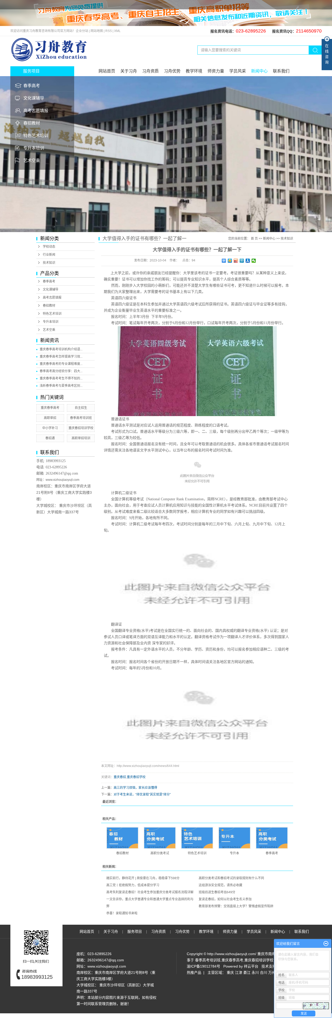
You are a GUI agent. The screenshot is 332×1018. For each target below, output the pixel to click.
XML (117, 31)
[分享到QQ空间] (230, 261)
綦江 (247, 972)
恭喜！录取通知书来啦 (121, 913)
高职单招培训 (81, 438)
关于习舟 (128, 71)
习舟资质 (150, 71)
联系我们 (281, 71)
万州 (271, 972)
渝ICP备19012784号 (203, 966)
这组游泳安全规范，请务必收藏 (220, 885)
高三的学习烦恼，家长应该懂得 (135, 788)
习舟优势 (172, 71)
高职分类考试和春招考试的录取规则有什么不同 (231, 878)
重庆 (230, 972)
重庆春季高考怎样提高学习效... (61, 356)
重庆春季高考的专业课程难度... (61, 364)
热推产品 (194, 972)
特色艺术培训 (35, 135)
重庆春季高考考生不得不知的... (61, 378)
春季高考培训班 (81, 418)
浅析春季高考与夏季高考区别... (61, 386)
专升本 (234, 853)
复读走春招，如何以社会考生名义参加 (225, 899)
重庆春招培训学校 (80, 428)
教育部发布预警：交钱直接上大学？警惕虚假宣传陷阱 (236, 906)
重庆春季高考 (50, 408)
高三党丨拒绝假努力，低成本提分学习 (132, 885)
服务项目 (135, 931)
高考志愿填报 (35, 110)
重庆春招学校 (136, 777)
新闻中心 (259, 71)
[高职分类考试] (160, 838)
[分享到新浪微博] (236, 261)
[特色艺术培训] (197, 838)
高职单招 (50, 418)
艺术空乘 (31, 160)
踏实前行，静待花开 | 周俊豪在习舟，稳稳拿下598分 (142, 878)
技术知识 (49, 263)
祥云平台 (251, 966)
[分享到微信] (254, 261)
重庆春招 (120, 777)
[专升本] (234, 838)
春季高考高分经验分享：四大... (61, 371)
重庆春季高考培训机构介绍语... (61, 349)
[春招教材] (122, 838)
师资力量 (216, 71)
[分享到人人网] (248, 261)
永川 (255, 972)
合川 (263, 972)
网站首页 (107, 71)
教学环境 (194, 71)
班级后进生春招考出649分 (217, 892)
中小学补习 (50, 428)
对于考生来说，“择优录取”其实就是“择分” (142, 794)
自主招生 (81, 408)
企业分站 (82, 31)
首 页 (254, 238)
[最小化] (325, 943)
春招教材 (31, 123)
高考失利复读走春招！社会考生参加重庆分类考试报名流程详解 (149, 892)
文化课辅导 (33, 98)
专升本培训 (33, 148)
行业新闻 (49, 255)
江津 (238, 972)
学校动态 (49, 246)
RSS (108, 31)
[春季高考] (272, 838)
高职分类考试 (159, 853)
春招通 (50, 438)
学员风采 (237, 71)
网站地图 (97, 31)
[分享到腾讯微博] (242, 261)
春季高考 (31, 85)
